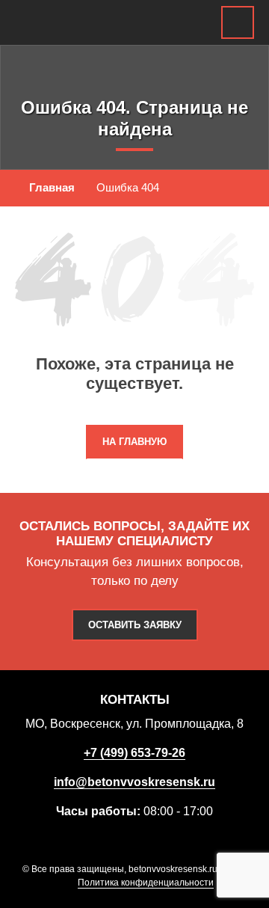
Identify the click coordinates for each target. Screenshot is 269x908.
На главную (134, 441)
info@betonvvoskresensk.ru (134, 782)
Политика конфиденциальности (146, 882)
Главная (52, 187)
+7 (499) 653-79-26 (134, 752)
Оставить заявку (135, 625)
